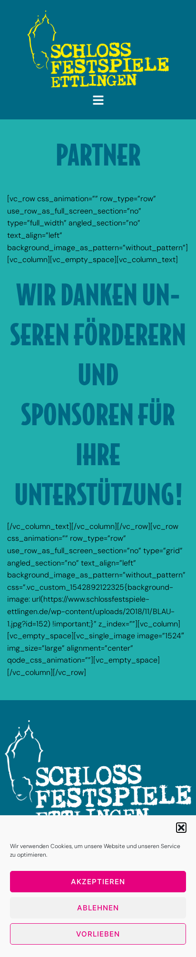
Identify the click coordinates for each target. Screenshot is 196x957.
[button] (181, 827)
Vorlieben (98, 933)
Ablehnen (98, 907)
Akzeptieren (98, 881)
